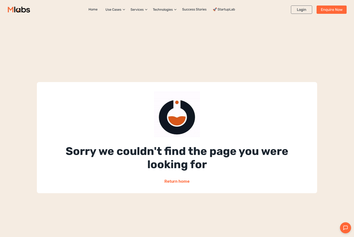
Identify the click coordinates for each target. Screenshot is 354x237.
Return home (177, 181)
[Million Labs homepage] (18, 9)
